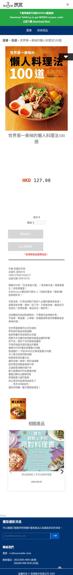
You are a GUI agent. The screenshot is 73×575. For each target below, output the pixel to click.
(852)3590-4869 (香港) (25, 559)
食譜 (14, 40)
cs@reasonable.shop (20, 553)
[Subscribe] (54, 536)
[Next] (62, 471)
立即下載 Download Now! (36, 21)
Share (3, 515)
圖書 (29, 30)
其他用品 (42, 30)
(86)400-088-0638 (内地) (26, 563)
